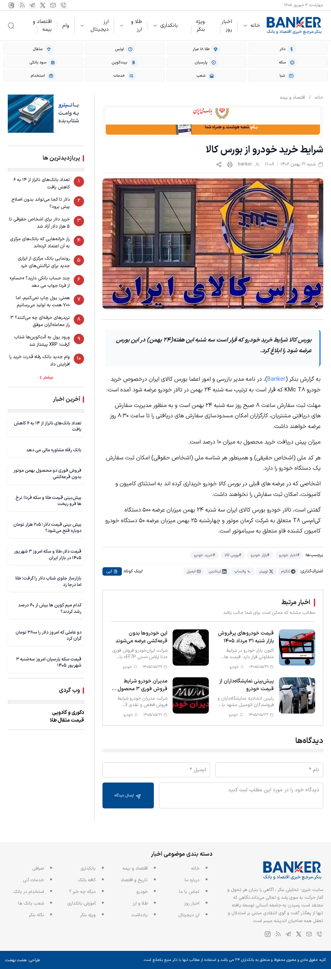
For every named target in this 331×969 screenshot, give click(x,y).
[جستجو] (11, 25)
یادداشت (139, 915)
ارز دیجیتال (100, 25)
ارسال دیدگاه (124, 795)
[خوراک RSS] (22, 5)
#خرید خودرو (204, 555)
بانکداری (169, 25)
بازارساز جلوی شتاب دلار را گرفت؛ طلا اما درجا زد (48, 581)
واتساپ (240, 571)
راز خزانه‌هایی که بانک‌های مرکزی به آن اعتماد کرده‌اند (40, 243)
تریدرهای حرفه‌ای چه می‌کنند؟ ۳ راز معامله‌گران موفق (40, 321)
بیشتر (48, 377)
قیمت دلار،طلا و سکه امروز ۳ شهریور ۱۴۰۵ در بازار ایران (47, 554)
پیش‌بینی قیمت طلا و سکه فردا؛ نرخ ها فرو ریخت (48, 501)
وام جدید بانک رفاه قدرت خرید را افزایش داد (39, 360)
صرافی (38, 868)
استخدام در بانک (28, 891)
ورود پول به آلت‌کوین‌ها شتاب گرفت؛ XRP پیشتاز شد (42, 341)
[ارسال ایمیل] (53, 5)
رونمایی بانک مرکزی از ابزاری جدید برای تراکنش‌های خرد (44, 262)
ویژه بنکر (200, 25)
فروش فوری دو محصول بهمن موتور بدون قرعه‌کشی (47, 473)
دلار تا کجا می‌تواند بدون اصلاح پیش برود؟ (40, 203)
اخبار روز (226, 25)
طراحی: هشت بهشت (22, 960)
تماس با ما (189, 891)
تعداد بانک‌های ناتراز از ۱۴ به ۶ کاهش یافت (42, 183)
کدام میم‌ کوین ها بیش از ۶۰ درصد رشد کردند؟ (49, 608)
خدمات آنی (33, 880)
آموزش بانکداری (81, 903)
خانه (255, 25)
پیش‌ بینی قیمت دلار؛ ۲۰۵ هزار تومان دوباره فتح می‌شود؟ (47, 528)
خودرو (142, 891)
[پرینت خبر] (230, 164)
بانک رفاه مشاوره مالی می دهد (53, 450)
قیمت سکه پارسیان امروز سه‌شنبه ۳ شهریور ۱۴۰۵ (48, 662)
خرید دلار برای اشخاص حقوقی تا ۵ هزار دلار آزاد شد (39, 223)
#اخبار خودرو (289, 555)
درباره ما (192, 880)
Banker (276, 379)
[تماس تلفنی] (63, 5)
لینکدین (215, 571)
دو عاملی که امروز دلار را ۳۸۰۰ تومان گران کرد (48, 635)
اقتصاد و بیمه (42, 25)
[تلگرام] (32, 5)
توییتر (263, 571)
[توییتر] (43, 5)
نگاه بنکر (36, 915)
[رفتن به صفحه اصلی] (294, 25)
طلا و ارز (136, 25)
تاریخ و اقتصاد (134, 880)
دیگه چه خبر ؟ (82, 891)
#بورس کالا (233, 555)
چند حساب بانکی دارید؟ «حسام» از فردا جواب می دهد (40, 282)
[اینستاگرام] (12, 5)
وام (65, 25)
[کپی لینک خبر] (219, 164)
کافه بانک (87, 880)
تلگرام (285, 571)
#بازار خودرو (260, 555)
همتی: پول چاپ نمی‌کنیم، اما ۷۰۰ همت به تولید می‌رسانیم (43, 302)
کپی (109, 571)
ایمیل (191, 571)
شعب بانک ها (31, 903)
